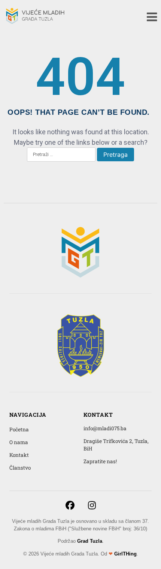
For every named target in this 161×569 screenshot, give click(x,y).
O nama (18, 442)
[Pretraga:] (61, 155)
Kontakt (19, 455)
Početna (19, 429)
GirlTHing (125, 554)
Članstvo (20, 467)
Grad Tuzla (89, 541)
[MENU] (152, 17)
